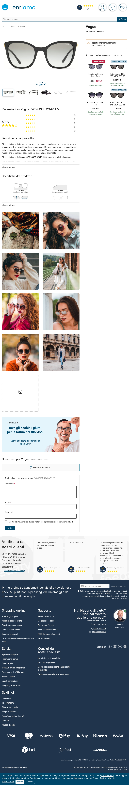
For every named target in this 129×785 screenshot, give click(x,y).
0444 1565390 (99, 628)
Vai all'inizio (24, 767)
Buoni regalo (7, 663)
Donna (14, 26)
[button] (8, 92)
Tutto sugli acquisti (10, 616)
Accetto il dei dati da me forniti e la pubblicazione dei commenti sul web (40, 522)
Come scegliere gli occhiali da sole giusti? (25, 442)
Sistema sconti (8, 676)
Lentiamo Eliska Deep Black (95, 75)
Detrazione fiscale (46, 625)
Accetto (20, 781)
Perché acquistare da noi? (13, 716)
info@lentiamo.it (99, 631)
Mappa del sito (8, 724)
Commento (10, 483)
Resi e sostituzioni (46, 616)
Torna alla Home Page (10, 767)
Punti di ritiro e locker (11, 629)
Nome (8, 502)
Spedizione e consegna (12, 625)
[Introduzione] (3, 26)
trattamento (21, 522)
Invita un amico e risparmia (13, 667)
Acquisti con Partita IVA (48, 629)
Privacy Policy (99, 778)
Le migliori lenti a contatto (49, 658)
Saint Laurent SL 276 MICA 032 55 (117, 103)
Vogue (22, 26)
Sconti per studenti (10, 681)
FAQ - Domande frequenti (49, 634)
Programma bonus (10, 659)
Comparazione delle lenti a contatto (53, 674)
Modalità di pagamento (12, 620)
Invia (10, 528)
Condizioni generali (10, 634)
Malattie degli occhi (46, 662)
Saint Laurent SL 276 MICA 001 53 (117, 75)
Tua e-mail (10, 512)
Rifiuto (30, 781)
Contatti (5, 720)
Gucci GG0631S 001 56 (96, 103)
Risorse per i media (10, 707)
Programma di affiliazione (13, 672)
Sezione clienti (44, 638)
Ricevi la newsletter (118, 586)
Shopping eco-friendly (11, 685)
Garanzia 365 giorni (46, 620)
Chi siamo (6, 698)
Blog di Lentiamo (9, 711)
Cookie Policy (107, 775)
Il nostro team (8, 702)
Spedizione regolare (10, 654)
